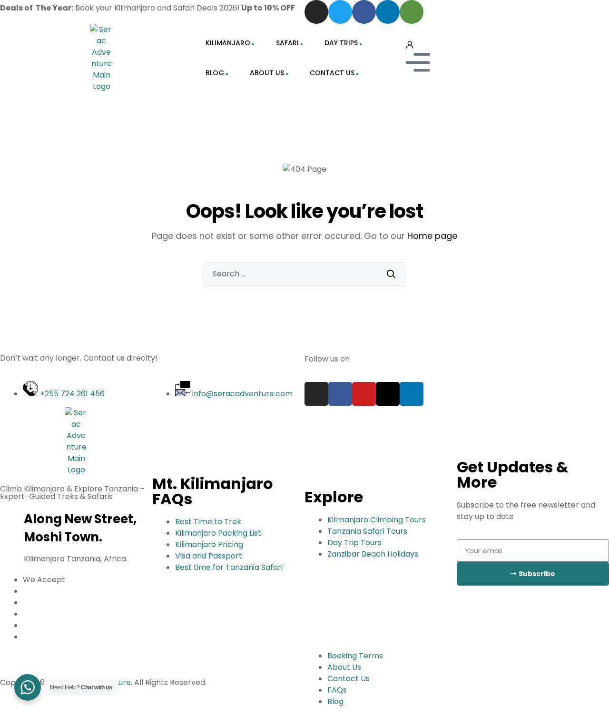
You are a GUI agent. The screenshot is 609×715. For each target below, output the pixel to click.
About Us (267, 73)
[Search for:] (304, 274)
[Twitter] (340, 12)
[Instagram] (316, 12)
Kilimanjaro (228, 43)
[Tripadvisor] (411, 12)
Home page (432, 236)
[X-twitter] (388, 394)
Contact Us (332, 73)
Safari (287, 43)
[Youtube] (364, 394)
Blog (215, 73)
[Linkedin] (388, 12)
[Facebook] (364, 12)
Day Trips (341, 43)
